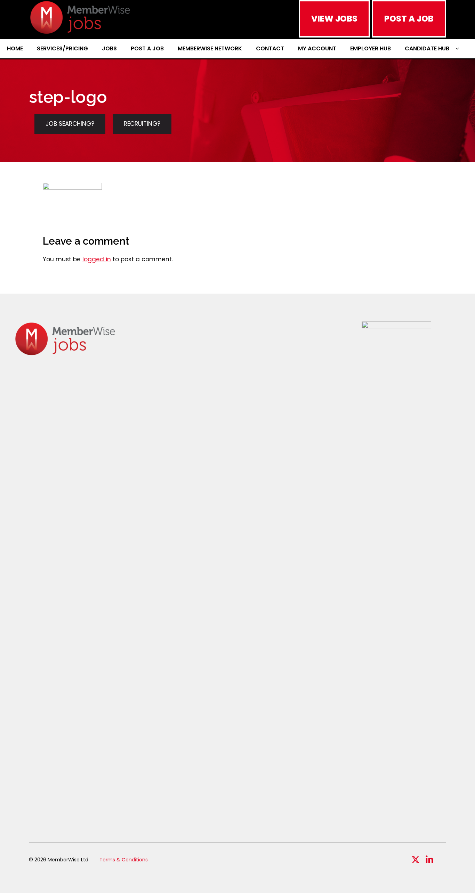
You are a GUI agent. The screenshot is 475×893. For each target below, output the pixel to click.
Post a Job (147, 48)
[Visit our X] (415, 859)
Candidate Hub (427, 48)
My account (317, 48)
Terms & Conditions (123, 859)
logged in (96, 259)
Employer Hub (370, 48)
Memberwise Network (210, 48)
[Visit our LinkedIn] (429, 859)
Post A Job (409, 18)
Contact (270, 48)
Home (15, 48)
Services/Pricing (62, 48)
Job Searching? (70, 124)
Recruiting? (142, 124)
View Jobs (334, 18)
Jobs (109, 48)
